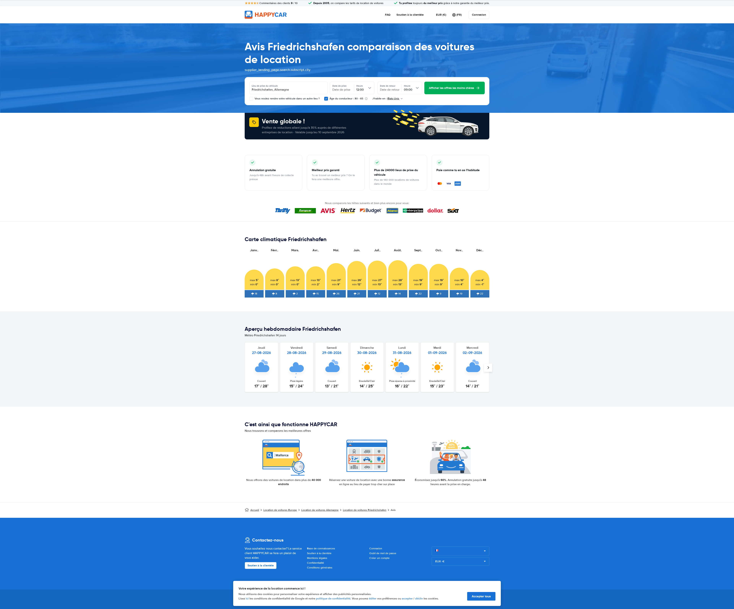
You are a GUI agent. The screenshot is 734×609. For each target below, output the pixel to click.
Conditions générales (319, 567)
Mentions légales (317, 558)
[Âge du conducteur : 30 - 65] (326, 99)
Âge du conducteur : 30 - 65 (346, 98)
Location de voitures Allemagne (320, 510)
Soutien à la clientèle (410, 15)
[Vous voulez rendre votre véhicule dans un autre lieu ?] (251, 99)
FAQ (387, 15)
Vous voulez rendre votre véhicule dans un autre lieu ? (287, 98)
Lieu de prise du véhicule (265, 86)
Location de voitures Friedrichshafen (364, 510)
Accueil (254, 510)
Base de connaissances (321, 548)
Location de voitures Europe (280, 510)
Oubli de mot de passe (382, 553)
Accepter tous (481, 596)
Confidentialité (315, 562)
